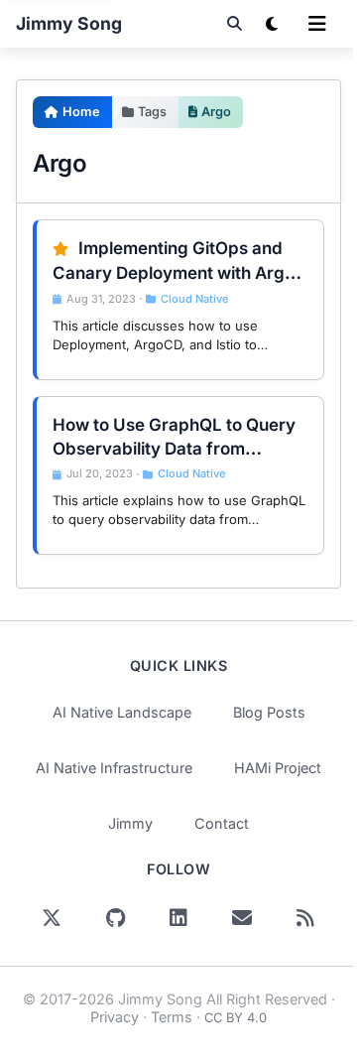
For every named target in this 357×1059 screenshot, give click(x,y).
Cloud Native (194, 299)
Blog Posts (269, 712)
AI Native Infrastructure (114, 767)
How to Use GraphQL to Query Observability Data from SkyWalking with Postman (174, 448)
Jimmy (130, 823)
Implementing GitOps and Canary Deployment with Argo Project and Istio (174, 272)
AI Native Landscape (122, 712)
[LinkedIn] (178, 918)
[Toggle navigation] (317, 24)
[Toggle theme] (272, 24)
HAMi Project (277, 767)
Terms (171, 1016)
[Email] (242, 918)
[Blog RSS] (305, 918)
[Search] (234, 24)
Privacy (114, 1016)
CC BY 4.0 (235, 1017)
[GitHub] (115, 918)
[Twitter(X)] (51, 918)
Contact (221, 823)
